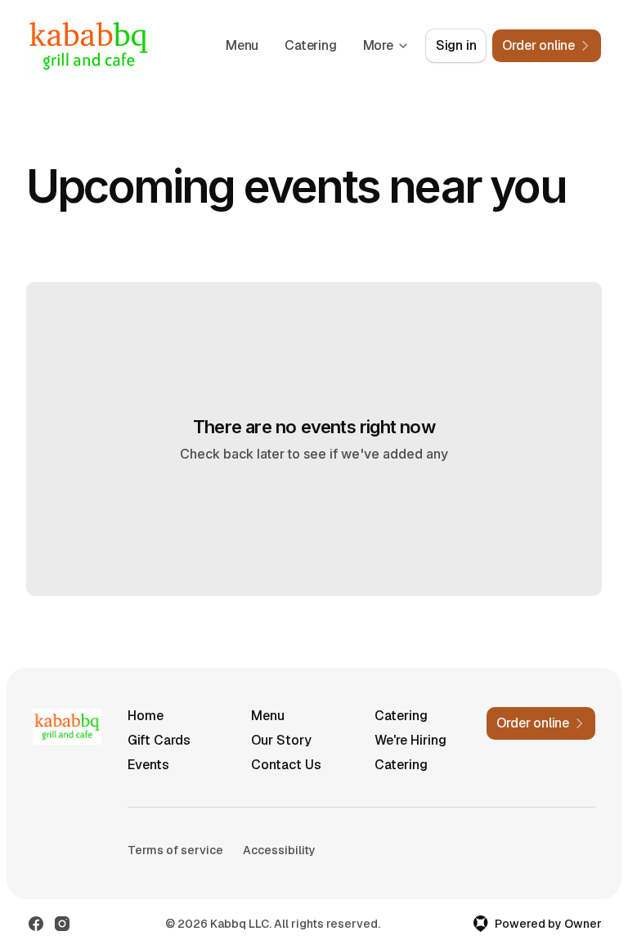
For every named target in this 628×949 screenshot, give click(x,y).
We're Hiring (410, 740)
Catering (310, 45)
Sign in (456, 45)
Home (146, 715)
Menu (242, 45)
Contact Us (286, 764)
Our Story (281, 740)
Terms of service (175, 850)
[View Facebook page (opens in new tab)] (36, 923)
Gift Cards (159, 740)
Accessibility (279, 850)
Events (148, 764)
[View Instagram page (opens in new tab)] (62, 923)
